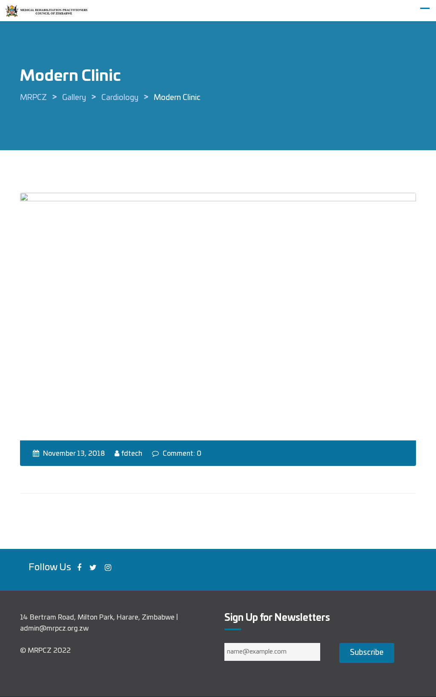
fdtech (131, 453)
